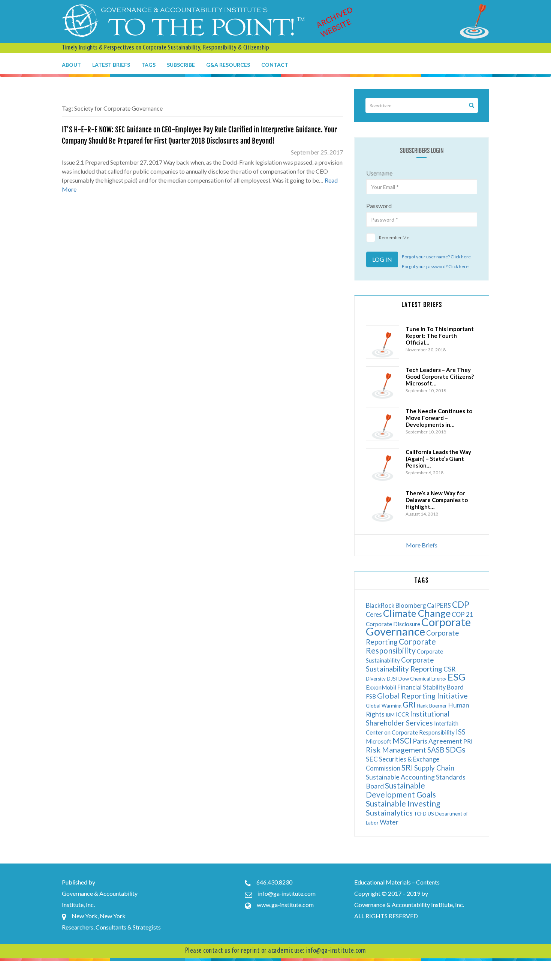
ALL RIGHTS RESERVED (386, 915)
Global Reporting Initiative (422, 695)
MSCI (402, 740)
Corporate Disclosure (393, 624)
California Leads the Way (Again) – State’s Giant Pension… (438, 458)
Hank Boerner (432, 706)
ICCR (402, 714)
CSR (449, 669)
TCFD (420, 814)
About (71, 64)
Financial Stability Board (430, 687)
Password (379, 205)
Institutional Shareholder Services (407, 718)
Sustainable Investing (403, 803)
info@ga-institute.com (287, 893)
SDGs (456, 749)
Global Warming (383, 706)
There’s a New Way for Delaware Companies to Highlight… (437, 500)
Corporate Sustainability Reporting (404, 664)
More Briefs (421, 545)
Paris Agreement (437, 741)
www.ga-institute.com (285, 904)
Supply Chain (434, 767)
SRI (407, 767)
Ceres (374, 614)
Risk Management (396, 749)
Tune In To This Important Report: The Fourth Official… (440, 335)
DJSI (392, 679)
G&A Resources (228, 64)
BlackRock (380, 605)
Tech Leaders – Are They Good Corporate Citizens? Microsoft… (440, 376)
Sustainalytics (389, 812)
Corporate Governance (418, 626)
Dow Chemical (414, 679)
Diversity (376, 679)
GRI (409, 704)
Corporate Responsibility (401, 646)
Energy (438, 679)
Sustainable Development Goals (401, 790)
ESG (457, 676)
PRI (468, 741)
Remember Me (394, 237)
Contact (274, 64)
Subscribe (181, 64)
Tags (148, 64)
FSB (371, 696)
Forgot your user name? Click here (436, 256)
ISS (461, 731)
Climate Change (417, 613)
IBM (390, 715)
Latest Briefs (111, 64)
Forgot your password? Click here (435, 266)
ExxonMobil (381, 687)
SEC (372, 759)
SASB (436, 749)
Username (379, 173)
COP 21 (462, 614)
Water (389, 822)
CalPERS (439, 605)
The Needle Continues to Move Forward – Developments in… (439, 418)
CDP (460, 604)
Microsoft (378, 741)
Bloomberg (410, 605)
